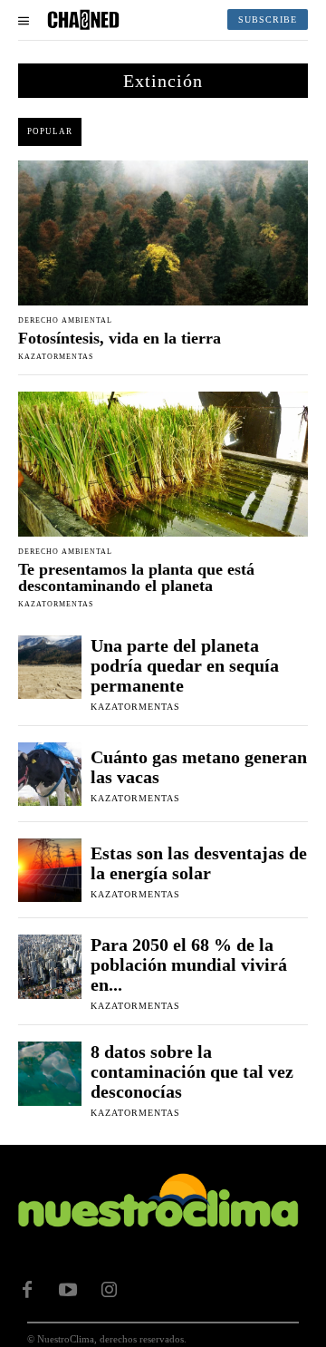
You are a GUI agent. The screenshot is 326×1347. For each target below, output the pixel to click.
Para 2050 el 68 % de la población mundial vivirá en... (189, 964)
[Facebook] (27, 1290)
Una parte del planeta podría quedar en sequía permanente (185, 665)
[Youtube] (68, 1290)
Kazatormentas (55, 357)
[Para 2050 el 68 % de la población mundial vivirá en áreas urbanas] (50, 966)
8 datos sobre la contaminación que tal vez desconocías (192, 1071)
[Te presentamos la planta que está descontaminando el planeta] (163, 464)
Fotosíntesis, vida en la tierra (119, 338)
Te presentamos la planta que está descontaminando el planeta (136, 577)
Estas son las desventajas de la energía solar (199, 863)
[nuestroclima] (83, 20)
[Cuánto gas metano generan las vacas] (50, 774)
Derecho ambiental (65, 321)
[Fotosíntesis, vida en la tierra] (163, 232)
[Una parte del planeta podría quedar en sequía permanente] (50, 667)
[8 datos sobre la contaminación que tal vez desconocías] (50, 1073)
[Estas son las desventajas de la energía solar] (50, 870)
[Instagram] (109, 1290)
